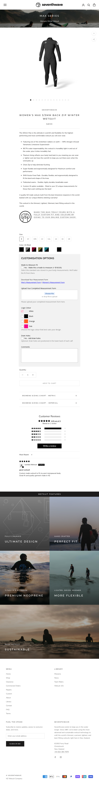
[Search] (89, 5)
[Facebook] (55, 757)
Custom (9, 694)
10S (34, 239)
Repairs (9, 690)
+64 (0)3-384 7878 (61, 752)
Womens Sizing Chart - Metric (39, 396)
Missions (57, 674)
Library (8, 702)
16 (62, 239)
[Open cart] (94, 4)
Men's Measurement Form (31, 282)
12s (49, 239)
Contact (9, 705)
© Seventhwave (14, 775)
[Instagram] (61, 757)
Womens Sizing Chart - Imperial (40, 403)
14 (56, 239)
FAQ (7, 709)
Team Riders (59, 682)
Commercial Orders (13, 686)
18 (69, 239)
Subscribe (15, 744)
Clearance (9, 682)
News (56, 678)
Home (8, 674)
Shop (8, 678)
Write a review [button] (49, 446)
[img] (24, 461)
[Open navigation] (5, 5)
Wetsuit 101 (59, 686)
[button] (36, 428)
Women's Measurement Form (53, 282)
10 (28, 239)
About (8, 698)
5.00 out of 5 (56, 421)
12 (42, 239)
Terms (8, 713)
